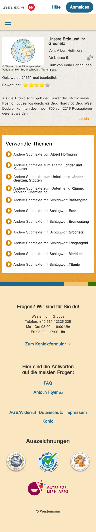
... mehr (83, 118)
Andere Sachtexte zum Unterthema (48, 177)
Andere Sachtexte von (45, 154)
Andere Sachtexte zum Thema (47, 165)
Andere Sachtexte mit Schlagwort (50, 200)
